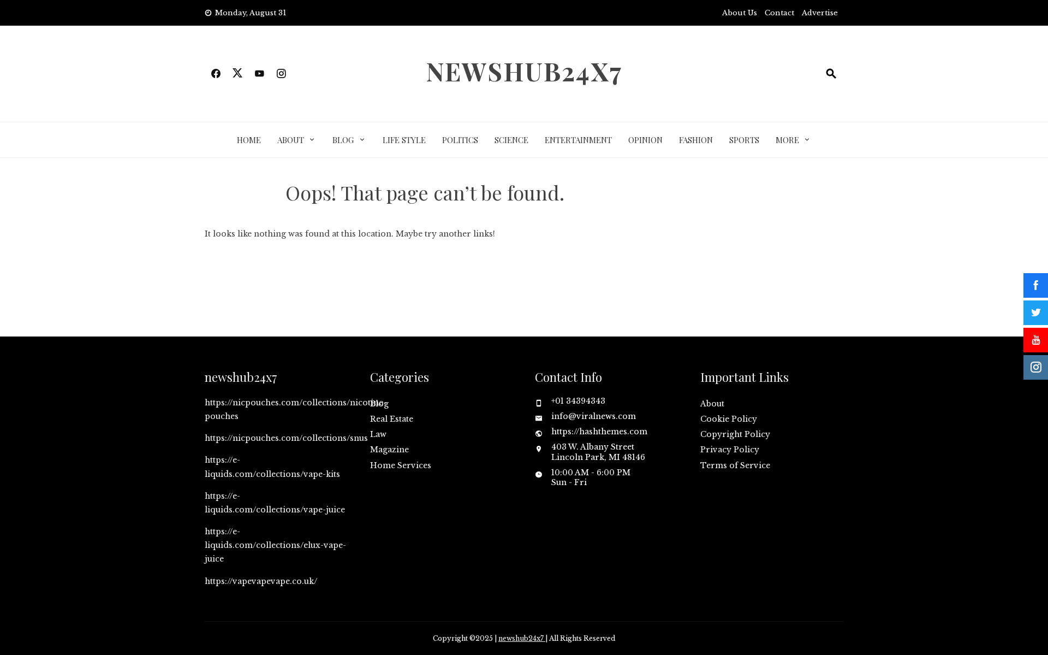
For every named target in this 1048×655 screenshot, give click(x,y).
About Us (739, 12)
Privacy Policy (729, 450)
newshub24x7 (524, 71)
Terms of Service (735, 465)
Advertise (820, 12)
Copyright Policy (735, 434)
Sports (744, 139)
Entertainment (578, 139)
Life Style (404, 139)
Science (511, 139)
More (787, 139)
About (290, 139)
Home (249, 139)
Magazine (389, 450)
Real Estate (391, 419)
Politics (460, 139)
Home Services (400, 465)
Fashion (696, 139)
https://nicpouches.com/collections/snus (286, 438)
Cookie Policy (728, 419)
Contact (779, 12)
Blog (343, 139)
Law (378, 434)
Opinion (645, 139)
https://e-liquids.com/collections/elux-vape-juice (275, 545)
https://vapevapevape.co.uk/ (261, 581)
